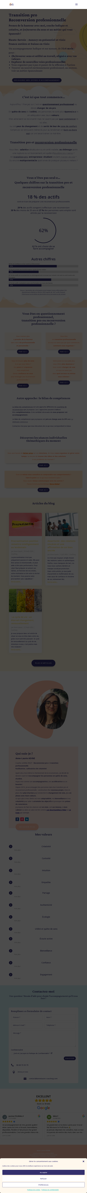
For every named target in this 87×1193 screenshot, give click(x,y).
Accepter (43, 1172)
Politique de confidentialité (50, 1190)
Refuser (43, 1178)
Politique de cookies (33, 1190)
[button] (83, 1161)
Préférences (43, 1185)
